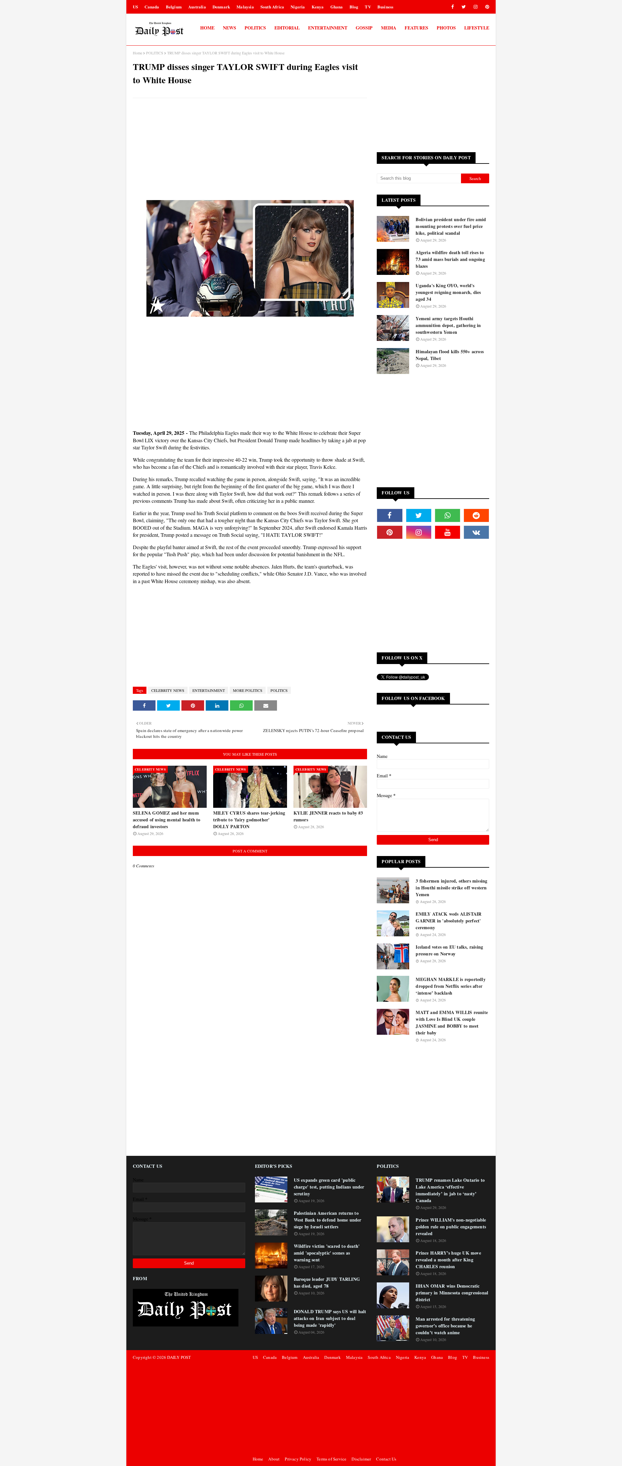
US (135, 7)
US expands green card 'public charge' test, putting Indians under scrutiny (329, 1187)
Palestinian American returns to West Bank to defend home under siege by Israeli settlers (328, 1220)
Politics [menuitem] (255, 27)
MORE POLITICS (247, 690)
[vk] (476, 532)
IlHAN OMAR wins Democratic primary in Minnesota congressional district (452, 1292)
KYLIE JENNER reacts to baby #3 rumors (328, 816)
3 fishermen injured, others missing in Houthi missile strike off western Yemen (451, 887)
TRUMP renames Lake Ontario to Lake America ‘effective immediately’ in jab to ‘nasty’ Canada (450, 1190)
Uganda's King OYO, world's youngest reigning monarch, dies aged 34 (448, 292)
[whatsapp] (447, 515)
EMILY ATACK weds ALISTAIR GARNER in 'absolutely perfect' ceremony (448, 920)
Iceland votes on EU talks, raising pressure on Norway (449, 950)
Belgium (174, 7)
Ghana (336, 7)
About (274, 1459)
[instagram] (475, 7)
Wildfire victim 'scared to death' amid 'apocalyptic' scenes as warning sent (327, 1253)
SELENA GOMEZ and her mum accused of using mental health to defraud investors (167, 819)
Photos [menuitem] (446, 27)
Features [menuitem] (416, 27)
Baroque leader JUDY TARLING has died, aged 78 (327, 1282)
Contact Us (386, 1459)
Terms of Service (331, 1459)
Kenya (318, 7)
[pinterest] (486, 7)
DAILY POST (179, 1357)
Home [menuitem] (207, 27)
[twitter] (463, 7)
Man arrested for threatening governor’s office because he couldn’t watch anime (445, 1325)
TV (368, 7)
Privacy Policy (298, 1459)
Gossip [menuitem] (364, 27)
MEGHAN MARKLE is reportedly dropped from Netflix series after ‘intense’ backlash (450, 986)
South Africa (272, 7)
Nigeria (298, 7)
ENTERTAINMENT (208, 690)
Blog (354, 7)
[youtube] (447, 532)
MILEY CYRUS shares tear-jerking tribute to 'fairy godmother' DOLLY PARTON (249, 819)
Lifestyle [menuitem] (476, 27)
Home (137, 52)
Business (385, 7)
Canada (151, 7)
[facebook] (452, 7)
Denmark (221, 7)
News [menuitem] (229, 27)
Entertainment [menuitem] (327, 27)
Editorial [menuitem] (287, 27)
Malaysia (245, 7)
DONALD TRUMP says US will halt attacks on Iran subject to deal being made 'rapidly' (330, 1318)
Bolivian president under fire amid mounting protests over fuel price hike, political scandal (451, 226)
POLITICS (154, 52)
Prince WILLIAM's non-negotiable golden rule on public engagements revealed (451, 1226)
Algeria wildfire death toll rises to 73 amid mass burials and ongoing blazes (450, 259)
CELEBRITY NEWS (167, 690)
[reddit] (476, 515)
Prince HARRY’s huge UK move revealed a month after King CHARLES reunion (448, 1259)
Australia (197, 7)
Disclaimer (361, 1459)
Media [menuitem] (388, 27)
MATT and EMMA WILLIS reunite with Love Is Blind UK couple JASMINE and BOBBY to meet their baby (452, 1022)
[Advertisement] (250, 150)
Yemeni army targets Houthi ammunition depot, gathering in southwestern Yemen (448, 325)
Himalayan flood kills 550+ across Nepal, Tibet (450, 355)
